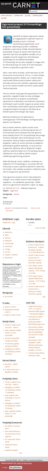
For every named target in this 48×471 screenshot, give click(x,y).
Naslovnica (8, 232)
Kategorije (8, 241)
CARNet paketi (37, 15)
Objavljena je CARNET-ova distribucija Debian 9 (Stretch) (13, 351)
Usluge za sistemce (11, 255)
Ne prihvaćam (15, 467)
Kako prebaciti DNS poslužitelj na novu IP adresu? (12, 397)
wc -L (30, 225)
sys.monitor (9, 296)
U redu (4, 467)
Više (43, 297)
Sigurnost (14, 191)
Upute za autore (10, 307)
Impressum (8, 258)
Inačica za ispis (35, 208)
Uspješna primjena (11, 450)
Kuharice (8, 238)
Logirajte (7, 208)
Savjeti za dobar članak (13, 315)
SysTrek (7, 252)
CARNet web (18, 15)
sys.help (27, 15)
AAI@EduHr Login (9, 222)
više (20, 453)
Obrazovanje (9, 243)
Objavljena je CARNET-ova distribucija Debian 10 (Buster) (13, 405)
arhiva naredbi (40, 228)
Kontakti (4, 18)
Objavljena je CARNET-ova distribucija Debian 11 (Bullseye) (13, 389)
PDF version (9, 210)
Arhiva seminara (6, 15)
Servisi (16, 194)
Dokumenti (8, 246)
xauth (36, 44)
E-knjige (7, 249)
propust (23, 41)
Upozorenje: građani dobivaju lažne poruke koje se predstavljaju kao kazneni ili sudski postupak (36, 332)
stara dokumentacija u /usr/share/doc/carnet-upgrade (13, 433)
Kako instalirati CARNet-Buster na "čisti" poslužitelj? (13, 332)
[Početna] (26, 7)
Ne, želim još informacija (23, 463)
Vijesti (7, 235)
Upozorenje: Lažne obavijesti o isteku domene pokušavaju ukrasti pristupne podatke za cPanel (35, 345)
